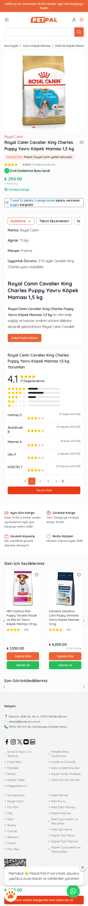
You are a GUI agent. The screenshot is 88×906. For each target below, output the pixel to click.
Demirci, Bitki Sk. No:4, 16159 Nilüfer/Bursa (38, 716)
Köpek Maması (61, 813)
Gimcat (12, 831)
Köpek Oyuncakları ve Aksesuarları (66, 849)
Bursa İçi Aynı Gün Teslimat (19, 754)
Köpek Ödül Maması (64, 841)
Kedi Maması (59, 795)
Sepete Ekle (23, 656)
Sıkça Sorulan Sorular (65, 780)
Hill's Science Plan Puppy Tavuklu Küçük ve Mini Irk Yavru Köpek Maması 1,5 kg (22, 617)
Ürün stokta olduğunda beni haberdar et (44, 900)
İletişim (11, 774)
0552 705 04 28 (20, 727)
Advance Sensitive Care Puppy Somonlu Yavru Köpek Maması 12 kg (64, 617)
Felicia (11, 843)
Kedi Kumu (58, 801)
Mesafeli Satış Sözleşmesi (60, 754)
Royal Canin (13, 136)
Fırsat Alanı (14, 762)
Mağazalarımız (17, 786)
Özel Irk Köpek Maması (70, 45)
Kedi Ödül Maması (63, 807)
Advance (13, 837)
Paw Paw (13, 849)
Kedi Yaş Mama (61, 829)
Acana (11, 825)
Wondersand (15, 795)
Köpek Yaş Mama (63, 835)
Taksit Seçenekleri (54, 221)
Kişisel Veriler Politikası (66, 774)
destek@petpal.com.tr (24, 721)
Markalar (13, 768)
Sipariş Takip (16, 780)
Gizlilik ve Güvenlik (63, 762)
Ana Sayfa (11, 45)
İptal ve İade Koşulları (65, 768)
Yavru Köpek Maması (36, 45)
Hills (10, 813)
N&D (10, 819)
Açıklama (18, 221)
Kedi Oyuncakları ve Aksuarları (64, 821)
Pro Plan (12, 807)
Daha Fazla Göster (24, 338)
